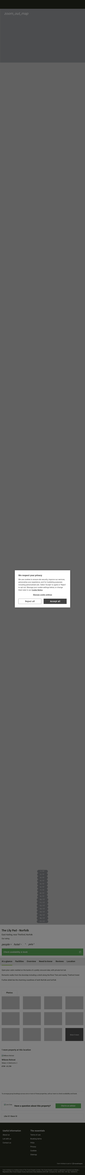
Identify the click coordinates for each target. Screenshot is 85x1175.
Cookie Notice (37, 590)
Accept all (55, 601)
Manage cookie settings (42, 595)
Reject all (30, 601)
